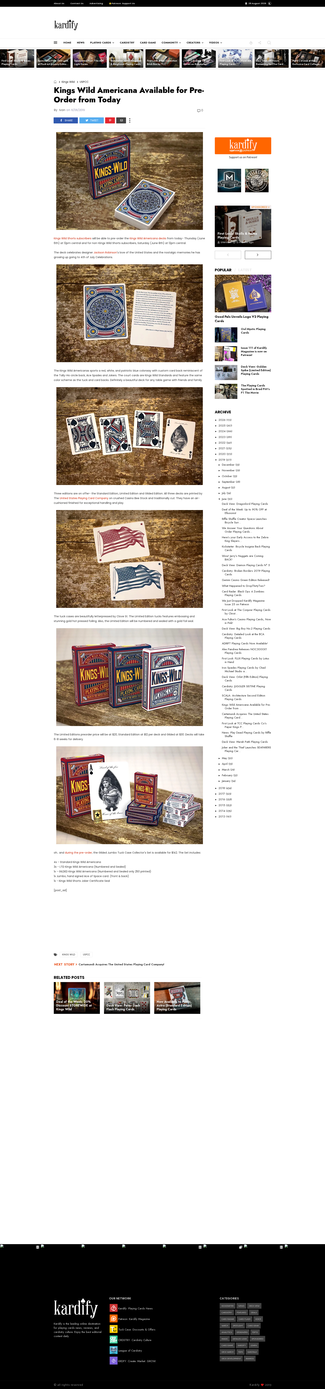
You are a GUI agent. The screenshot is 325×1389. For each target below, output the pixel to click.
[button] (251, 42)
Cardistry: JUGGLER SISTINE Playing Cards (243, 688)
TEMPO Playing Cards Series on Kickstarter (196, 62)
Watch (225, 1325)
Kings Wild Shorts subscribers (72, 238)
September (229, 482)
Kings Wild (68, 82)
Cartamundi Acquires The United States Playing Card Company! (121, 964)
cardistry (227, 1312)
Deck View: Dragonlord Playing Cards (245, 504)
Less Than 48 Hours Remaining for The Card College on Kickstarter (269, 64)
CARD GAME (148, 42)
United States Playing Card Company (84, 498)
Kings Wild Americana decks (148, 238)
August (226, 487)
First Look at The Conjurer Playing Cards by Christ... (246, 612)
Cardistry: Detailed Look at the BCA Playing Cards (243, 636)
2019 (222, 460)
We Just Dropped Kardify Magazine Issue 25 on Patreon (243, 602)
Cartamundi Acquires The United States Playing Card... (245, 716)
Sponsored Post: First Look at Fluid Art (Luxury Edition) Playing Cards (53, 64)
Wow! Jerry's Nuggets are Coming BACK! (242, 558)
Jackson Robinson (105, 252)
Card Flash (245, 1319)
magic (225, 1338)
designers (242, 1332)
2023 (222, 437)
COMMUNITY (170, 42)
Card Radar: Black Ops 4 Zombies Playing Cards (243, 593)
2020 (223, 454)
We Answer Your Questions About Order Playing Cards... (242, 530)
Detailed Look (240, 1338)
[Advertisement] (163, 22)
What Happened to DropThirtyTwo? (243, 586)
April (225, 764)
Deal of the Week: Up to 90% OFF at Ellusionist (244, 511)
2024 (222, 431)
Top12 (255, 1332)
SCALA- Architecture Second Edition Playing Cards (243, 697)
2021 (222, 448)
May (225, 758)
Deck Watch (228, 1351)
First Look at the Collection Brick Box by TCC (162, 62)
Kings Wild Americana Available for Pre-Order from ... (246, 706)
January (226, 781)
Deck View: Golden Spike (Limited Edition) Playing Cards (256, 370)
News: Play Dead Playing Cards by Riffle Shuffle (246, 734)
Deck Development (231, 1358)
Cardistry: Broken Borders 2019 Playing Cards (246, 572)
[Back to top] (315, 1380)
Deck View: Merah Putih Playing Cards (245, 742)
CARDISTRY (127, 42)
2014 (222, 811)
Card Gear (253, 1325)
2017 (222, 794)
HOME (67, 42)
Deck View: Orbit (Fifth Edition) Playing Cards (245, 679)
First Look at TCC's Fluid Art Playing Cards (235, 62)
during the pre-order (78, 853)
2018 (222, 788)
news (241, 1305)
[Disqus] (129, 1071)
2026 (222, 420)
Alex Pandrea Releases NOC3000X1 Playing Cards (244, 651)
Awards (250, 1358)
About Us (59, 3)
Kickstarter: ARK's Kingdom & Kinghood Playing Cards (126, 62)
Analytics (227, 1332)
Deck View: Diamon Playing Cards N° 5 (246, 565)
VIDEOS (214, 42)
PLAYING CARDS (100, 42)
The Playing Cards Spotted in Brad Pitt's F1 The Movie (255, 389)
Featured (241, 1312)
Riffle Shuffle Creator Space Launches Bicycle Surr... (244, 521)
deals (254, 1312)
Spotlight (238, 1325)
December (228, 465)
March (226, 770)
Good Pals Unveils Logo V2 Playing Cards (241, 318)
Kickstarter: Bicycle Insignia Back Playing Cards (246, 548)
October (227, 476)
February (227, 775)
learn (254, 1345)
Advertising (96, 3)
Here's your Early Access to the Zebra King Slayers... (245, 539)
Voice (258, 1319)
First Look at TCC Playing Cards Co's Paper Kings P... (244, 725)
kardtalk (252, 1351)
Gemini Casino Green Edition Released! (246, 580)
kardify (242, 1345)
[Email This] (121, 120)
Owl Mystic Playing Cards (253, 331)
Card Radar (228, 1319)
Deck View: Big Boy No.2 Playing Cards (246, 628)
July (224, 493)
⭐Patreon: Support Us (122, 3)
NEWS (80, 42)
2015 (222, 805)
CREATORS (193, 42)
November (229, 470)
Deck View (254, 1305)
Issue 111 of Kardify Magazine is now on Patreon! (254, 351)
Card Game (227, 1345)
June (225, 499)
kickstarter (228, 1305)
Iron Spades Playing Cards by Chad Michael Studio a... (244, 669)
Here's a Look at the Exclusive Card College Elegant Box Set (305, 64)
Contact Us (77, 3)
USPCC (84, 82)
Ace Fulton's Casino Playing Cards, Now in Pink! (246, 621)
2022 (222, 443)
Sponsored (257, 1338)
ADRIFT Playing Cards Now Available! (245, 643)
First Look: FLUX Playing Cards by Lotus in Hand (245, 660)
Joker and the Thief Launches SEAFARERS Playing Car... (246, 749)
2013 (222, 816)
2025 (222, 425)
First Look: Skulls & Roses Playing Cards (16, 62)
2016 (222, 799)
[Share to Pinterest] (110, 120)
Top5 (240, 1351)
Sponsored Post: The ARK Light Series (89, 62)
